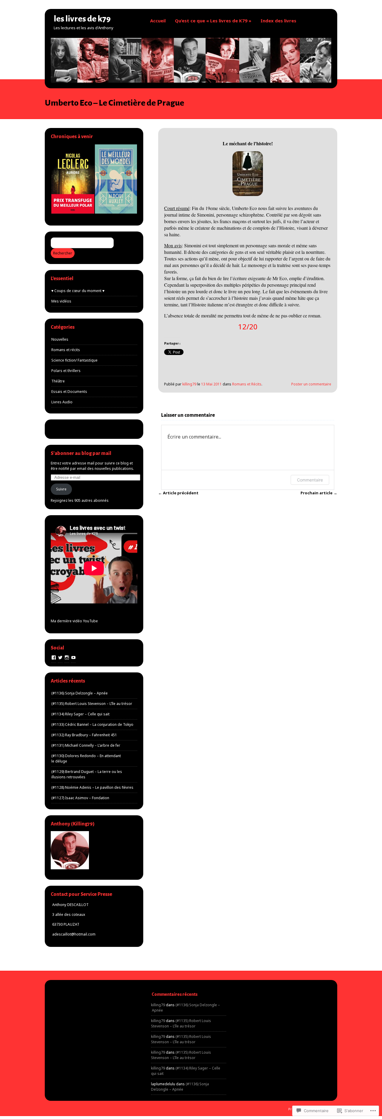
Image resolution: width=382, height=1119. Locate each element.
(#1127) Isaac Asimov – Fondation (80, 797)
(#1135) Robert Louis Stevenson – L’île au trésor (91, 703)
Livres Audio (62, 402)
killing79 (189, 384)
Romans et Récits (246, 384)
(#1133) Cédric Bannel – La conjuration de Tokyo (92, 724)
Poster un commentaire (311, 384)
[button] (72, 179)
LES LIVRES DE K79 (82, 18)
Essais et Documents (69, 391)
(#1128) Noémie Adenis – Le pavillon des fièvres (92, 787)
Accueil (158, 21)
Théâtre (58, 381)
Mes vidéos (61, 301)
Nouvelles (59, 339)
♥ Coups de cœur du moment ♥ (77, 290)
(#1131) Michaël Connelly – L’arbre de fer (85, 745)
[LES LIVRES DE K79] (191, 81)
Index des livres (278, 21)
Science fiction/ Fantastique (74, 360)
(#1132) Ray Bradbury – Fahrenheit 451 (84, 734)
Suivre (61, 489)
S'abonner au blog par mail (81, 453)
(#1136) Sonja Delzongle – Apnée (79, 693)
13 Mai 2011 (211, 384)
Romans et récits (65, 349)
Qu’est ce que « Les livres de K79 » (213, 21)
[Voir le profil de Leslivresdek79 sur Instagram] (66, 657)
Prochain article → (319, 493)
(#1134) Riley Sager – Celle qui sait (80, 714)
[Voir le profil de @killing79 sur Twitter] (60, 657)
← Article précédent (178, 493)
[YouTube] (73, 657)
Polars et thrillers (66, 370)
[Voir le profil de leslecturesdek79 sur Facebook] (53, 657)
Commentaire (310, 479)
